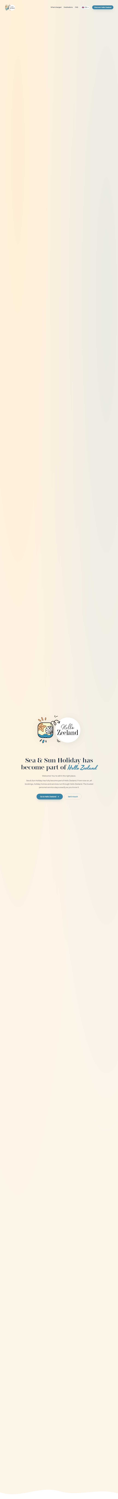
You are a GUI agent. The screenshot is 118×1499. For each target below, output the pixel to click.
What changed (56, 7)
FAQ (76, 7)
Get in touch (73, 796)
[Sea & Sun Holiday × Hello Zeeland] (10, 7)
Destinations (68, 7)
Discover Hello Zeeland (102, 7)
